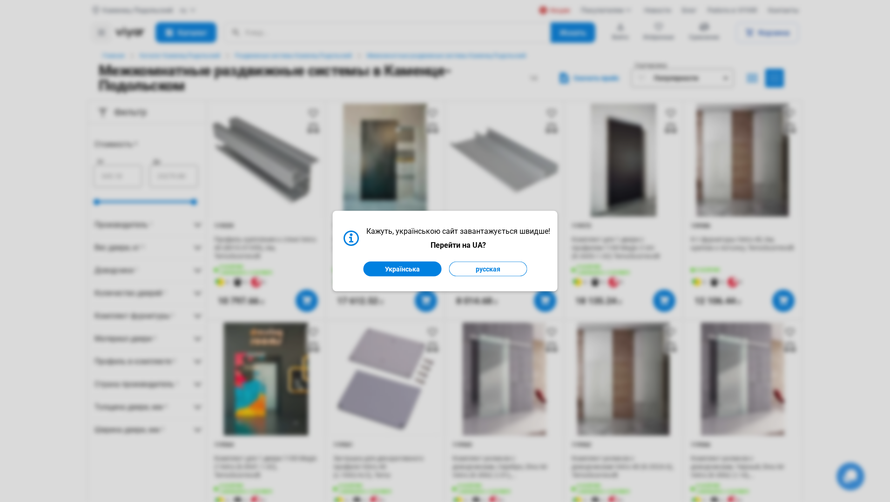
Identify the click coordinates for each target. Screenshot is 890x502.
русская (488, 269)
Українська (402, 269)
